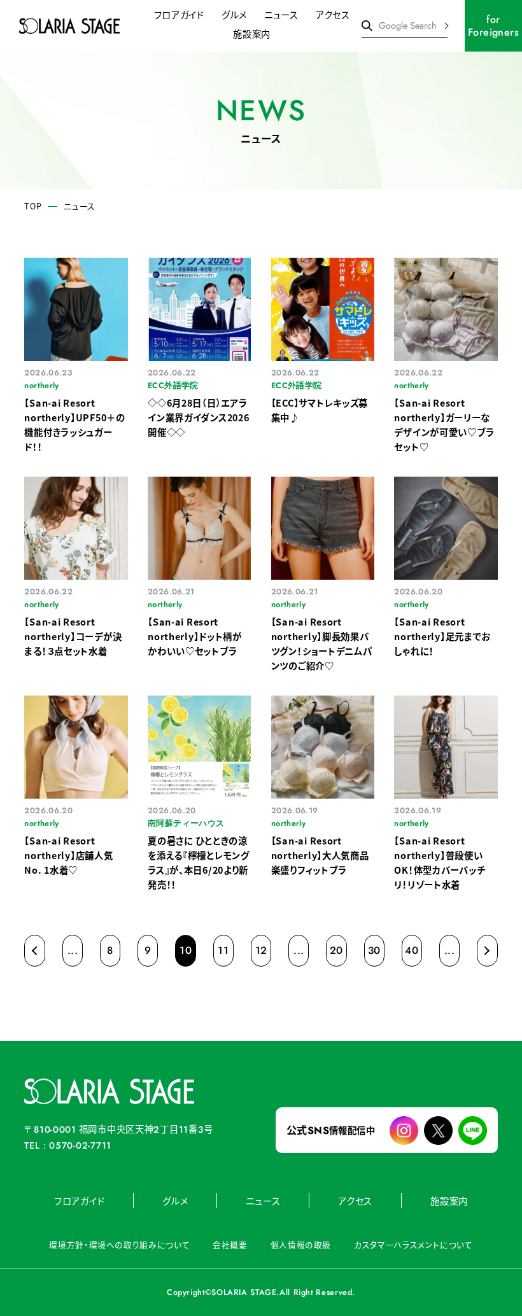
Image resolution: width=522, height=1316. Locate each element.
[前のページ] (34, 951)
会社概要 (230, 1244)
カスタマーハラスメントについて (413, 1244)
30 (374, 950)
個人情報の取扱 (301, 1244)
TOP (32, 206)
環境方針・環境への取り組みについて (119, 1244)
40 (411, 950)
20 (336, 950)
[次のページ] (487, 951)
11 (223, 950)
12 (261, 950)
